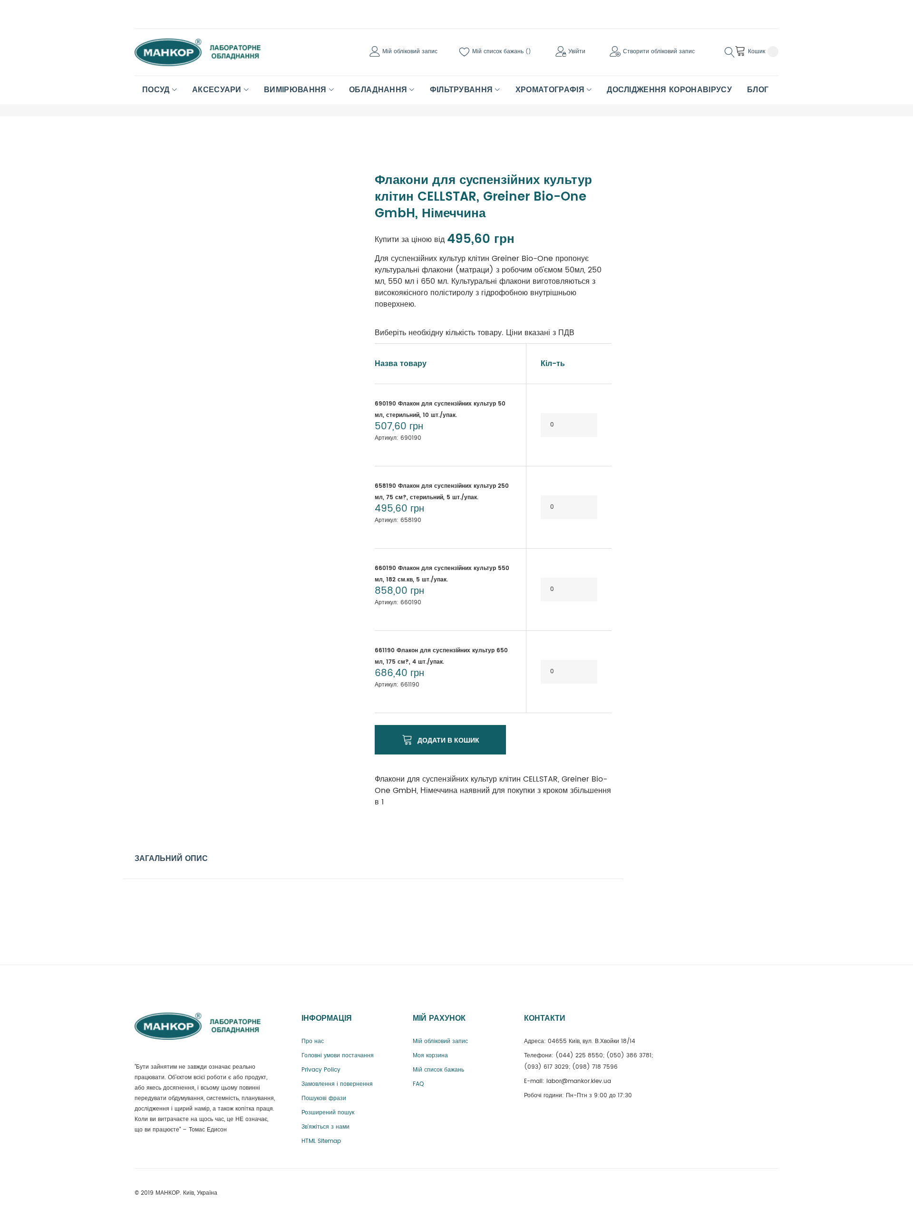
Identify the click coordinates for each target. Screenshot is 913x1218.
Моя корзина (430, 1055)
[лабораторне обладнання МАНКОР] (206, 52)
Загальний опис (171, 858)
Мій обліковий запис (409, 51)
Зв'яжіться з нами (325, 1126)
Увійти (576, 51)
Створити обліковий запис (659, 51)
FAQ (418, 1084)
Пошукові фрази (323, 1098)
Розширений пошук (327, 1112)
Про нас (312, 1041)
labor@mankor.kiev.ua (578, 1081)
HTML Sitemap (321, 1141)
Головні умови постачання (337, 1055)
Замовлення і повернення (337, 1084)
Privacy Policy (320, 1069)
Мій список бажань (498, 51)
